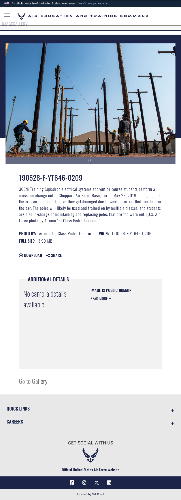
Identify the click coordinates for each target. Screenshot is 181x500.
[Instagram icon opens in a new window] (84, 482)
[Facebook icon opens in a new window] (72, 482)
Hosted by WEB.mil (90, 494)
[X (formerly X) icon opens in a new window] (96, 482)
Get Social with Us (90, 443)
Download (32, 255)
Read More (99, 298)
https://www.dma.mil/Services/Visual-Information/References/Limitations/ (117, 354)
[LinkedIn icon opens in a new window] (109, 482)
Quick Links (18, 408)
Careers (15, 421)
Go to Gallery (33, 381)
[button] (93, 3)
